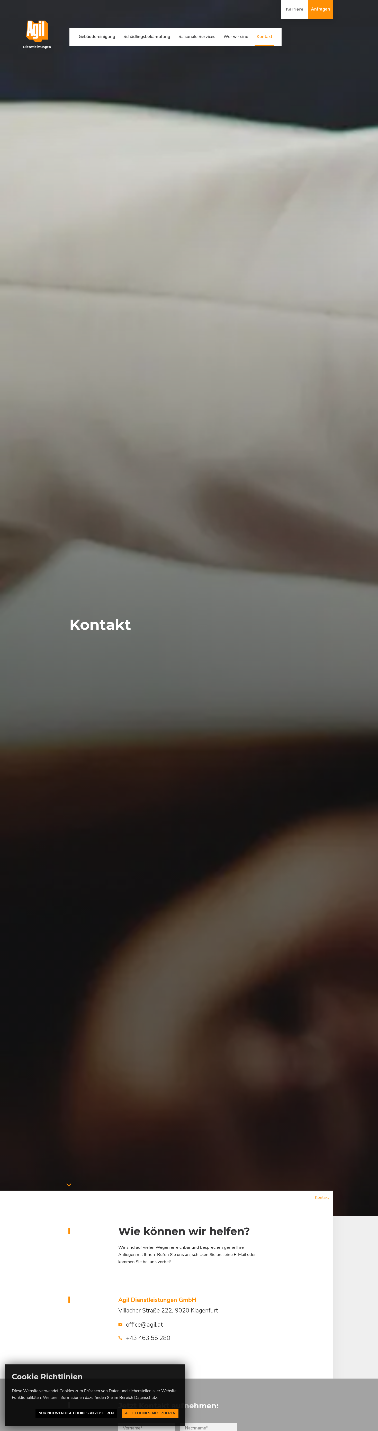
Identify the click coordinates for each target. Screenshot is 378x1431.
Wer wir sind (235, 37)
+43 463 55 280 (147, 1338)
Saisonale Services (196, 37)
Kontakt (264, 37)
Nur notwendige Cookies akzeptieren (76, 1413)
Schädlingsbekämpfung (146, 37)
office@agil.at (143, 1324)
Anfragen (320, 9)
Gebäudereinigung (97, 37)
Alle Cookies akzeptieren (150, 1413)
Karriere (294, 9)
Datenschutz (145, 1397)
